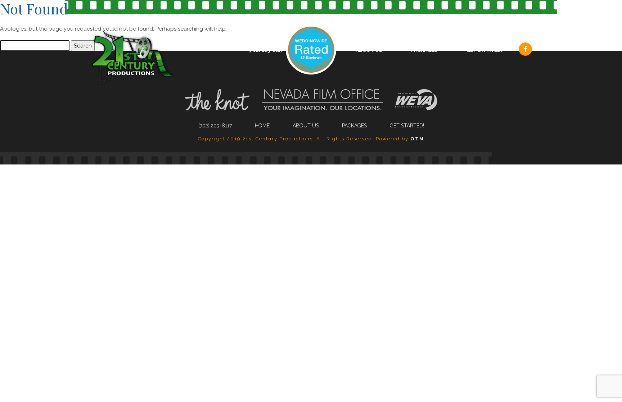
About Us (369, 50)
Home (262, 125)
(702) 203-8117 (265, 50)
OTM (417, 138)
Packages (424, 50)
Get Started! (484, 50)
